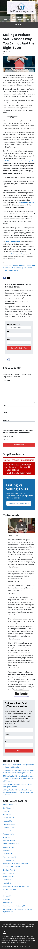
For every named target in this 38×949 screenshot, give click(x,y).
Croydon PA (7, 896)
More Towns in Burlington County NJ (16, 886)
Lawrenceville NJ (9, 824)
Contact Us (29, 20)
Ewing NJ (6, 811)
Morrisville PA (8, 903)
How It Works (30, 924)
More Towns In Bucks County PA (14, 906)
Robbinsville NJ (8, 834)
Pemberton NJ (8, 880)
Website (6, 420)
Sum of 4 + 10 (8, 436)
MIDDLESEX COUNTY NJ (11, 844)
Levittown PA (7, 893)
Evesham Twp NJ (9, 870)
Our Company (9, 927)
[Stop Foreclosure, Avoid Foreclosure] (19, 466)
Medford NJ (7, 883)
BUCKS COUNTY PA (9, 890)
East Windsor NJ (8, 808)
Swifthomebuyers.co (26, 202)
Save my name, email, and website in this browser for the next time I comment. (18, 431)
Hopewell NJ (7, 821)
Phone (9, 332)
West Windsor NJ (9, 841)
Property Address (14, 324)
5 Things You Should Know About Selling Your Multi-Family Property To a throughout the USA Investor (18, 792)
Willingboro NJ (8, 876)
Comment (7, 380)
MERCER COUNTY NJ (10, 805)
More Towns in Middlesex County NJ (15, 863)
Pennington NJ (8, 827)
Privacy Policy (26, 927)
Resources (17, 927)
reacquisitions (9, 54)
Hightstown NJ (8, 818)
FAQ (3, 927)
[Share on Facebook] (4, 278)
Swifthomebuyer (11, 161)
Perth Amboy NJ (8, 860)
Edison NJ (6, 850)
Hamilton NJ (7, 814)
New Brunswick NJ (9, 857)
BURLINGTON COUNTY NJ (12, 867)
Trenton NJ (7, 837)
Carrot (29, 946)
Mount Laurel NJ (8, 873)
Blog (33, 927)
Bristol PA (6, 899)
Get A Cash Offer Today (13, 20)
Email (9, 339)
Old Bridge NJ (7, 854)
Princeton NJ (7, 831)
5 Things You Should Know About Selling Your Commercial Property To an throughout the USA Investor (18, 778)
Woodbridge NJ (8, 847)
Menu (18, 24)
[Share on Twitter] (8, 278)
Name (5, 405)
